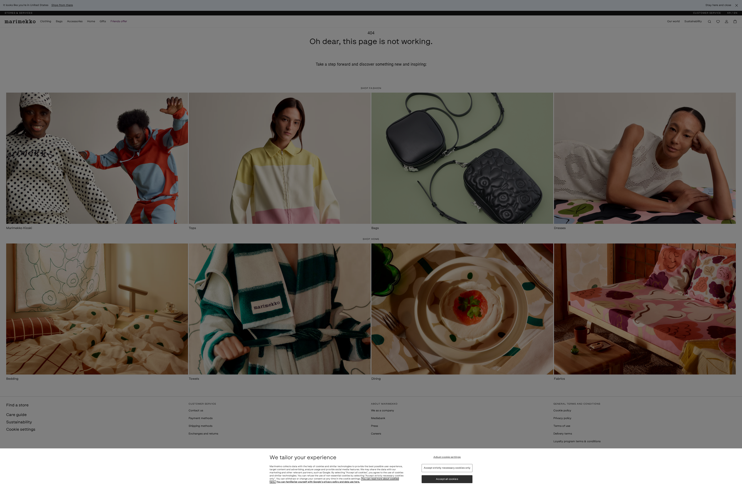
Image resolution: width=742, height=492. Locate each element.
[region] (371, 470)
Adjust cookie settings (447, 457)
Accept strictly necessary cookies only (447, 468)
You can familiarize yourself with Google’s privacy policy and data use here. (318, 482)
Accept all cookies (447, 479)
